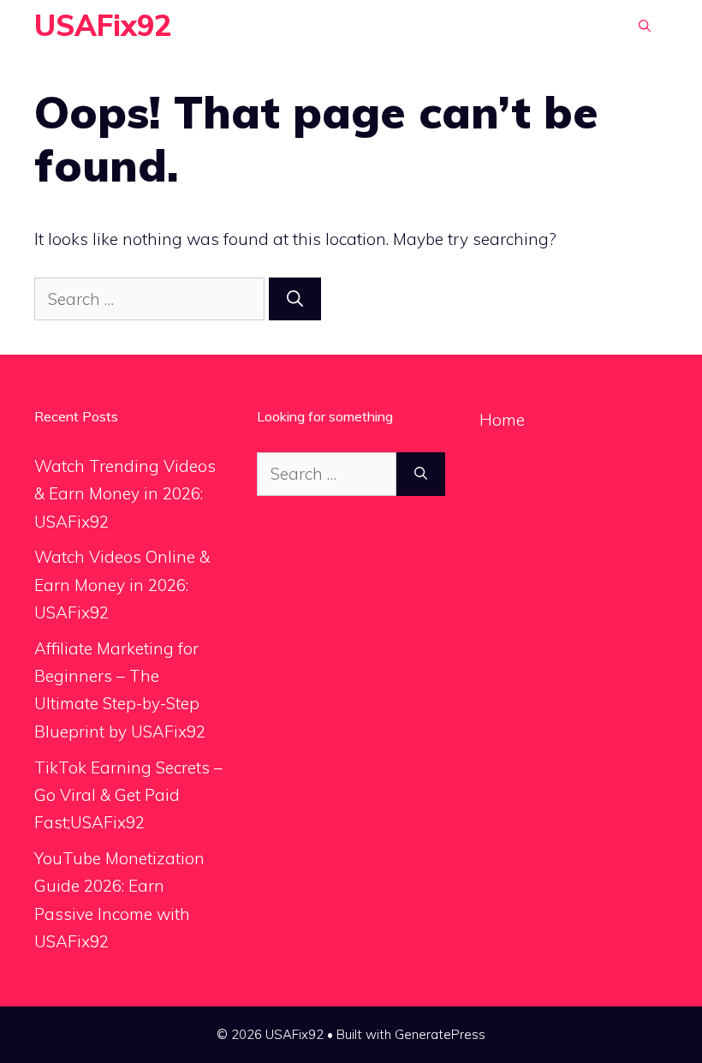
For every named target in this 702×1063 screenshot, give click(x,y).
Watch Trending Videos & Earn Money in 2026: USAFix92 (125, 494)
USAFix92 (103, 25)
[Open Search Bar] (645, 25)
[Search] (295, 299)
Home (502, 419)
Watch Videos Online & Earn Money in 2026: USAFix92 (122, 584)
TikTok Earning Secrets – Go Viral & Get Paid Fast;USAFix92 (128, 795)
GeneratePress (440, 1034)
